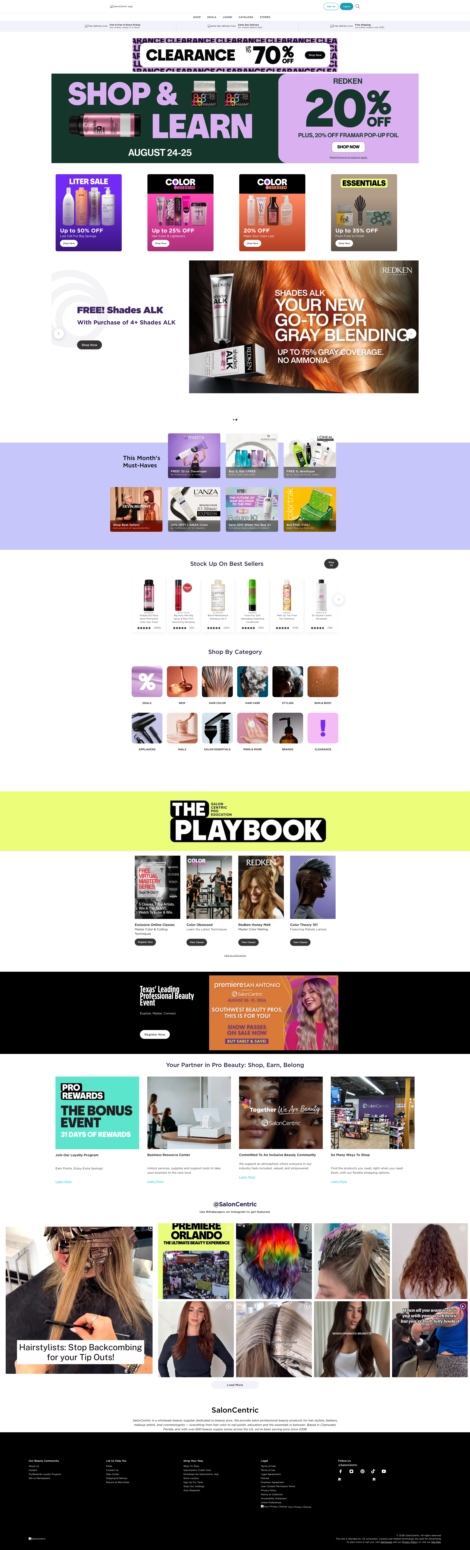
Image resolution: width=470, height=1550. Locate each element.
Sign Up (331, 6)
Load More (227, 1386)
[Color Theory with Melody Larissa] (313, 887)
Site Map (436, 1542)
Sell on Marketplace (39, 1478)
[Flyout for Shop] (197, 19)
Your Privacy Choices (299, 1506)
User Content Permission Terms (278, 1486)
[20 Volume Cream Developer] (321, 595)
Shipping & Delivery (116, 1478)
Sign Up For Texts (193, 1482)
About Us (34, 1466)
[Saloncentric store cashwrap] (373, 1113)
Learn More (63, 1181)
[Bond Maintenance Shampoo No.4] (218, 595)
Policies (265, 1478)
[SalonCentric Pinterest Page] (362, 1471)
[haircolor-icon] (217, 681)
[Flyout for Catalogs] (246, 19)
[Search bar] (357, 6)
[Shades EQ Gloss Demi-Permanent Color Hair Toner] (149, 595)
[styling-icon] (287, 681)
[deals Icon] (147, 681)
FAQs (109, 1466)
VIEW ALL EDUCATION (235, 955)
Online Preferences (271, 1502)
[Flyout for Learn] (227, 19)
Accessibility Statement (274, 1498)
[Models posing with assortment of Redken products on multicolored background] (304, 326)
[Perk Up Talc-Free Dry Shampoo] (287, 595)
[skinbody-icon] (323, 681)
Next (411, 334)
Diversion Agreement (272, 1482)
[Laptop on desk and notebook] (189, 1113)
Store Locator (191, 1478)
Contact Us (112, 1470)
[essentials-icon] (217, 728)
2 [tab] (236, 419)
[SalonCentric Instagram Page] (351, 1471)
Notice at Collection (272, 1494)
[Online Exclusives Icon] (287, 728)
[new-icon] (182, 681)
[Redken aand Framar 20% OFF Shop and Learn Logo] (235, 118)
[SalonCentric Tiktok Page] (373, 1471)
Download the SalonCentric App (201, 1474)
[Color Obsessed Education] (209, 887)
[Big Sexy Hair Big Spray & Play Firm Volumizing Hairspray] (183, 595)
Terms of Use (268, 1470)
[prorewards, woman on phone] (97, 1113)
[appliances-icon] (147, 728)
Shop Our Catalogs (193, 1486)
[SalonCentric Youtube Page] (384, 1471)
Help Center (112, 1474)
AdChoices (386, 1542)
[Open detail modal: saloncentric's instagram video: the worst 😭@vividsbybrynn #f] (430, 1339)
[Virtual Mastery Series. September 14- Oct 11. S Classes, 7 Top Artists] (157, 887)
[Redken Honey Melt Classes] (261, 887)
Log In (346, 6)
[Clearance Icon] (323, 728)
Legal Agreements (271, 1474)
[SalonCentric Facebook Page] (340, 1471)
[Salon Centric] (121, 6)
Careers (33, 1470)
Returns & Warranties (117, 1482)
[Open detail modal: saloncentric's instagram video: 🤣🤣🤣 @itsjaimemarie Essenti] (274, 1339)
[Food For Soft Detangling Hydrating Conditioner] (252, 595)
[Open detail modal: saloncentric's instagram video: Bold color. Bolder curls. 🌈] (274, 1261)
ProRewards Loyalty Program (45, 1474)
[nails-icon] (182, 728)
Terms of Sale (268, 1466)
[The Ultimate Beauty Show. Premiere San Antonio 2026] (273, 1012)
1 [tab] (233, 419)
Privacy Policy (268, 1490)
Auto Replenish (191, 1490)
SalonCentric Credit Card (197, 1470)
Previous (59, 334)
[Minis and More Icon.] (252, 728)
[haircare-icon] (252, 681)
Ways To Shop (191, 1466)
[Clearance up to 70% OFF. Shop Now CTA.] (235, 55)
